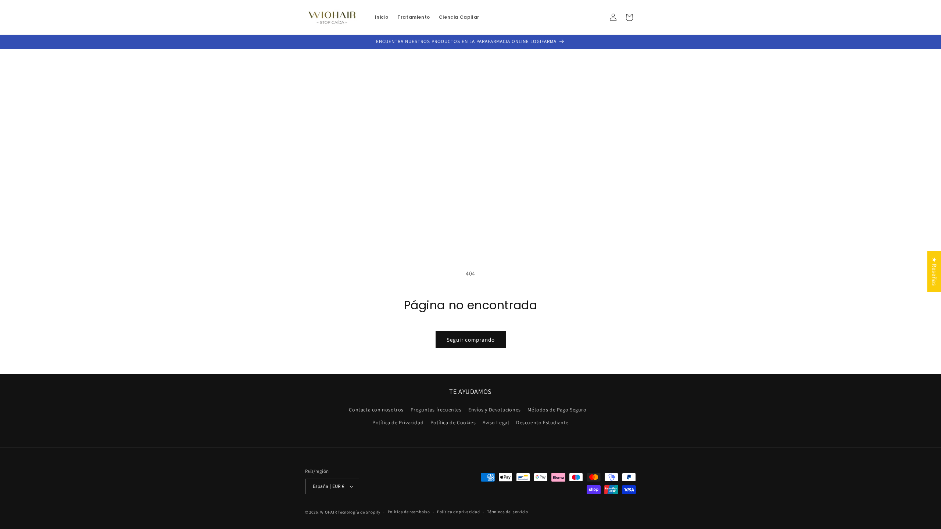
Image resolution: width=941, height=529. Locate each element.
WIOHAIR (328, 512)
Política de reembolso (409, 511)
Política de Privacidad (397, 422)
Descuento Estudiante (542, 422)
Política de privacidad (458, 511)
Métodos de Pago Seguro (556, 409)
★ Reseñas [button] (934, 271)
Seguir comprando (471, 339)
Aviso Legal (496, 422)
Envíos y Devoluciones (494, 409)
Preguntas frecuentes (436, 409)
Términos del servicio (507, 511)
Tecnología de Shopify (359, 512)
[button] (629, 17)
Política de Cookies (453, 422)
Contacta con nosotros (376, 409)
